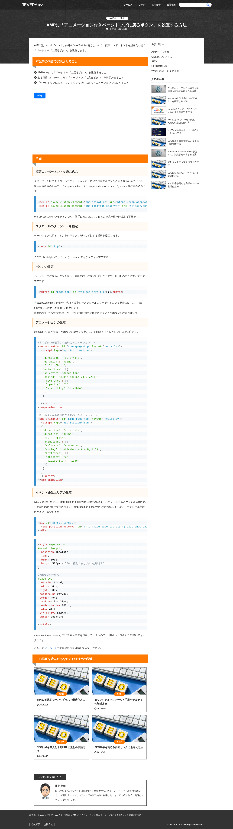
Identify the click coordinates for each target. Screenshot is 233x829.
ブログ (142, 4)
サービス (127, 4)
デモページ (50, 648)
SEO (154, 61)
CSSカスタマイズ (161, 56)
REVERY (32, 4)
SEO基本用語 (159, 66)
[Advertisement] (90, 128)
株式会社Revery (36, 815)
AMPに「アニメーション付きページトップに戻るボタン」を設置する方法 (107, 815)
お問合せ (156, 4)
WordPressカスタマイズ (165, 71)
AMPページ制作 (117, 18)
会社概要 (171, 4)
